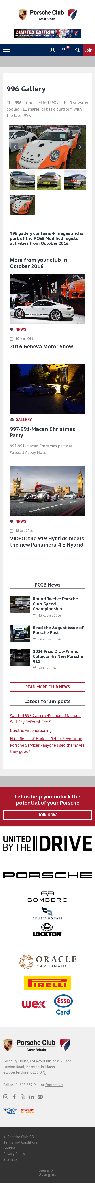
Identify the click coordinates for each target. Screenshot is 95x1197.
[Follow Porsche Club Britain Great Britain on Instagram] (5, 1096)
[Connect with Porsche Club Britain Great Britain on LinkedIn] (31, 1096)
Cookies (9, 1148)
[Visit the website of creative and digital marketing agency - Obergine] (47, 1173)
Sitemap (10, 1159)
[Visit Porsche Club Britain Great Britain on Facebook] (14, 1096)
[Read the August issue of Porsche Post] (20, 633)
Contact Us (54, 1084)
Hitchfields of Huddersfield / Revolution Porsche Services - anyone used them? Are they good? (47, 745)
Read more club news (47, 687)
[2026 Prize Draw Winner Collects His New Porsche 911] (20, 657)
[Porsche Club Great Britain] (48, 14)
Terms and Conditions (20, 1142)
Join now (48, 815)
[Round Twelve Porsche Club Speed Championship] (20, 604)
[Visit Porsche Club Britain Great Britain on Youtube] (23, 1096)
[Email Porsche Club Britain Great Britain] (40, 1096)
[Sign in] (52, 49)
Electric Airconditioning (31, 730)
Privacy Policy (14, 1153)
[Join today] (89, 50)
